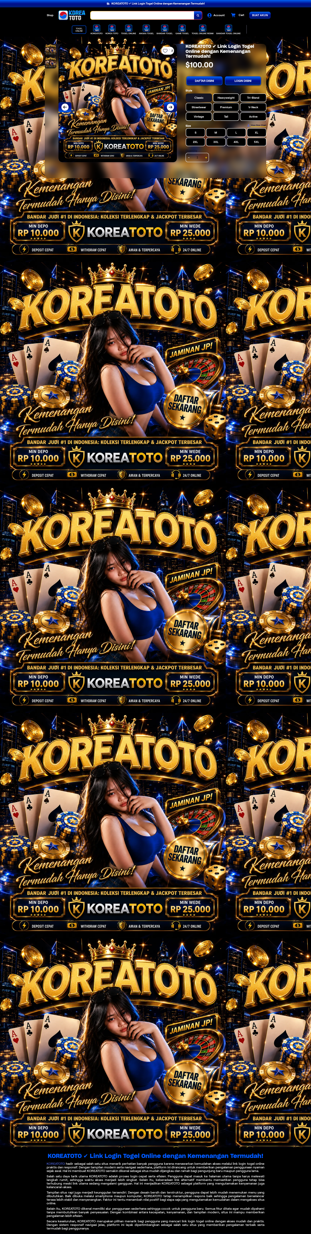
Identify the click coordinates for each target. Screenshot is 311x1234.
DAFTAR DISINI (204, 80)
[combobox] (142, 15)
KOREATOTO (56, 1164)
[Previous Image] (64, 107)
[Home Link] (71, 15)
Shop (50, 15)
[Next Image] (170, 107)
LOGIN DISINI (243, 80)
